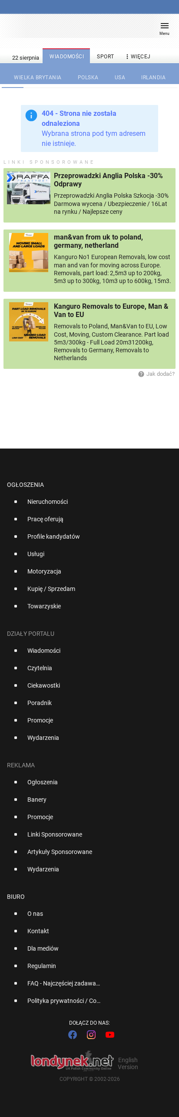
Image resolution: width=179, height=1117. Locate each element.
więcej (137, 56)
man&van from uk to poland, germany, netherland (98, 241)
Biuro (16, 896)
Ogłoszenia (25, 484)
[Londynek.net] (85, 29)
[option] (86, 505)
